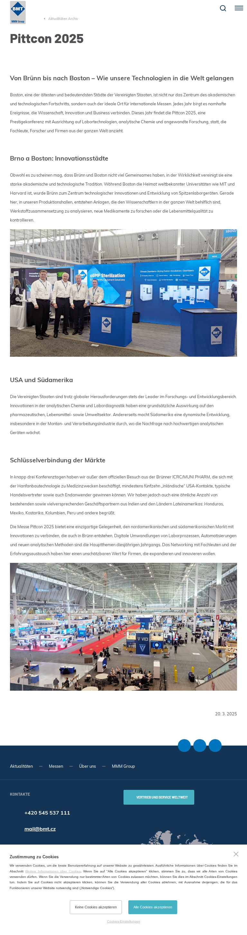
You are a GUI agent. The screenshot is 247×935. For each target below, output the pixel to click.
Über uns (87, 766)
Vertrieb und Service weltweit (162, 797)
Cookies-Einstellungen (123, 921)
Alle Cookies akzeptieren (152, 907)
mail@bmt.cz (40, 829)
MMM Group (123, 766)
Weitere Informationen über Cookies (52, 871)
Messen (56, 766)
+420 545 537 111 (47, 812)
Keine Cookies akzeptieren (96, 907)
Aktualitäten (21, 766)
